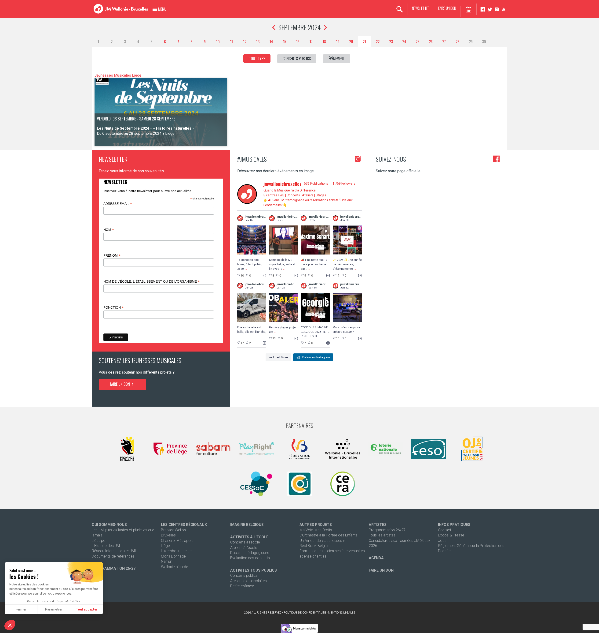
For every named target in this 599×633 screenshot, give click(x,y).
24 (404, 42)
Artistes (378, 524)
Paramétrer (53, 609)
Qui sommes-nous (109, 524)
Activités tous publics (253, 570)
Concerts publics (244, 575)
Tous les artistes (382, 535)
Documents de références (113, 556)
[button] (9, 625)
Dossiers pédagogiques (249, 553)
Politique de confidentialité (305, 612)
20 (351, 42)
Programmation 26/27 (387, 530)
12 (244, 42)
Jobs (442, 540)
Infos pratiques (454, 524)
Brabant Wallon (173, 530)
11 (231, 42)
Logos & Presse (451, 535)
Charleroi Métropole (177, 540)
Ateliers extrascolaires (248, 581)
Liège (165, 545)
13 (257, 42)
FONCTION (113, 307)
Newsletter (421, 8)
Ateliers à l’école (243, 547)
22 (378, 42)
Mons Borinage (173, 556)
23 (391, 42)
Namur (166, 561)
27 (444, 42)
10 (218, 42)
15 (284, 42)
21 (364, 42)
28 (457, 42)
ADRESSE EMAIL (117, 204)
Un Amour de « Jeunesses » (322, 540)
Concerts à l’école (245, 542)
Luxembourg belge (176, 551)
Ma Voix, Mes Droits (316, 530)
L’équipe (98, 540)
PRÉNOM (112, 255)
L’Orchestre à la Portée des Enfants (328, 535)
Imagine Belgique (246, 524)
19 (337, 42)
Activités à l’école (249, 537)
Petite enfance (242, 586)
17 (311, 42)
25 (417, 42)
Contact (444, 530)
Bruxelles (168, 535)
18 (324, 42)
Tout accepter (87, 609)
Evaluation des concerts (250, 558)
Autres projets (316, 524)
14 (271, 42)
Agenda (376, 558)
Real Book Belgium (315, 545)
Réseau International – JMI (114, 551)
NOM (108, 230)
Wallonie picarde (174, 567)
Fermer (21, 609)
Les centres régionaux (184, 524)
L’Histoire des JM (106, 545)
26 (431, 42)
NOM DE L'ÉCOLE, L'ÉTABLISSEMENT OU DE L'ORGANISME (151, 281)
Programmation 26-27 (113, 568)
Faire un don (447, 8)
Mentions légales (341, 612)
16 (298, 42)
